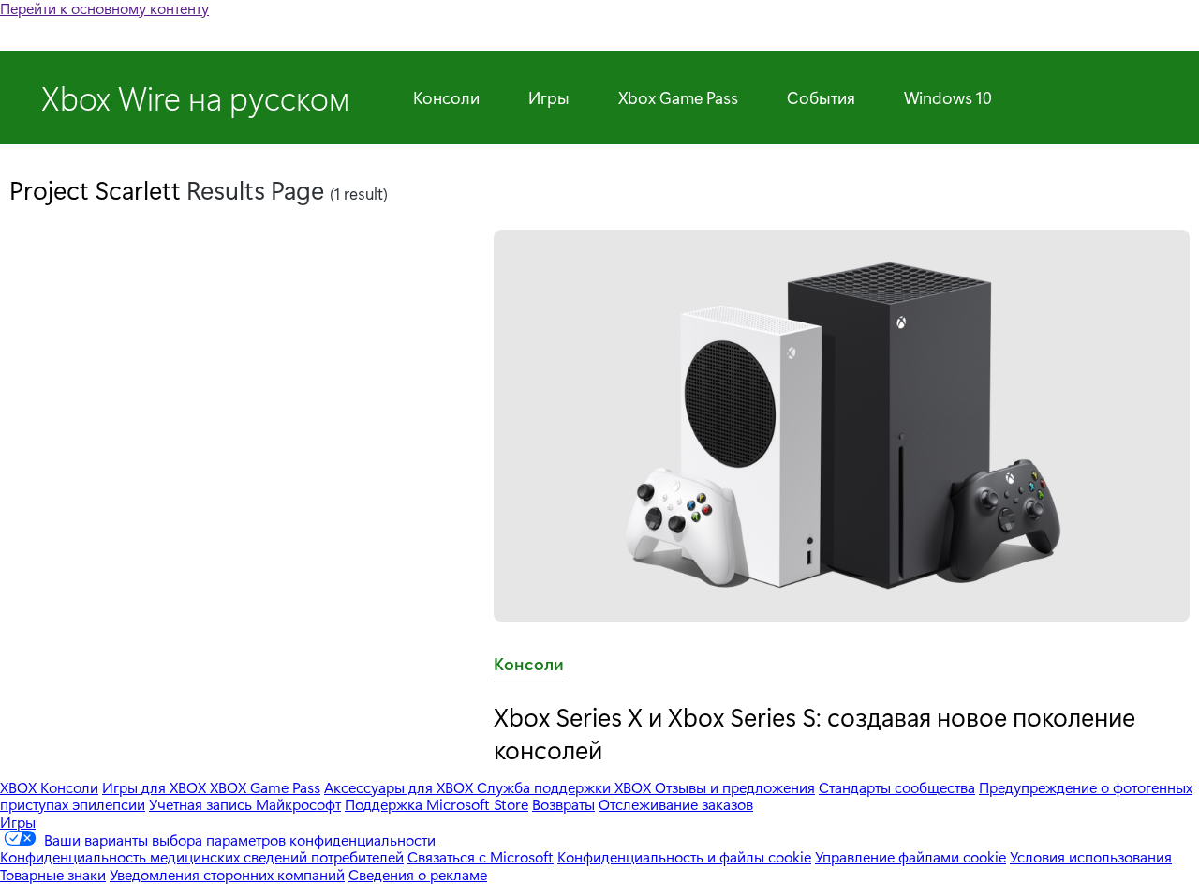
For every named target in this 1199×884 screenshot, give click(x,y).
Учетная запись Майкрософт (245, 804)
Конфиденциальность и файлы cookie (684, 856)
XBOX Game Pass (265, 787)
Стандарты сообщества (897, 787)
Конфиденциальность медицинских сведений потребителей (202, 856)
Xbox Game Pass (678, 97)
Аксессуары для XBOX (400, 787)
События (821, 97)
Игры (549, 97)
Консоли (446, 97)
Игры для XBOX (156, 787)
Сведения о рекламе (417, 874)
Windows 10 (948, 97)
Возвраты (563, 804)
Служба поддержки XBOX (566, 787)
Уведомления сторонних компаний (227, 874)
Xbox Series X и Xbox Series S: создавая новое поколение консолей (814, 732)
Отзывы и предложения (735, 787)
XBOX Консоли (49, 787)
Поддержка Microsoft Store (436, 804)
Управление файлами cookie (910, 856)
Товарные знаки (53, 874)
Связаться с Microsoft (480, 856)
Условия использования (1091, 856)
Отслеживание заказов (676, 804)
